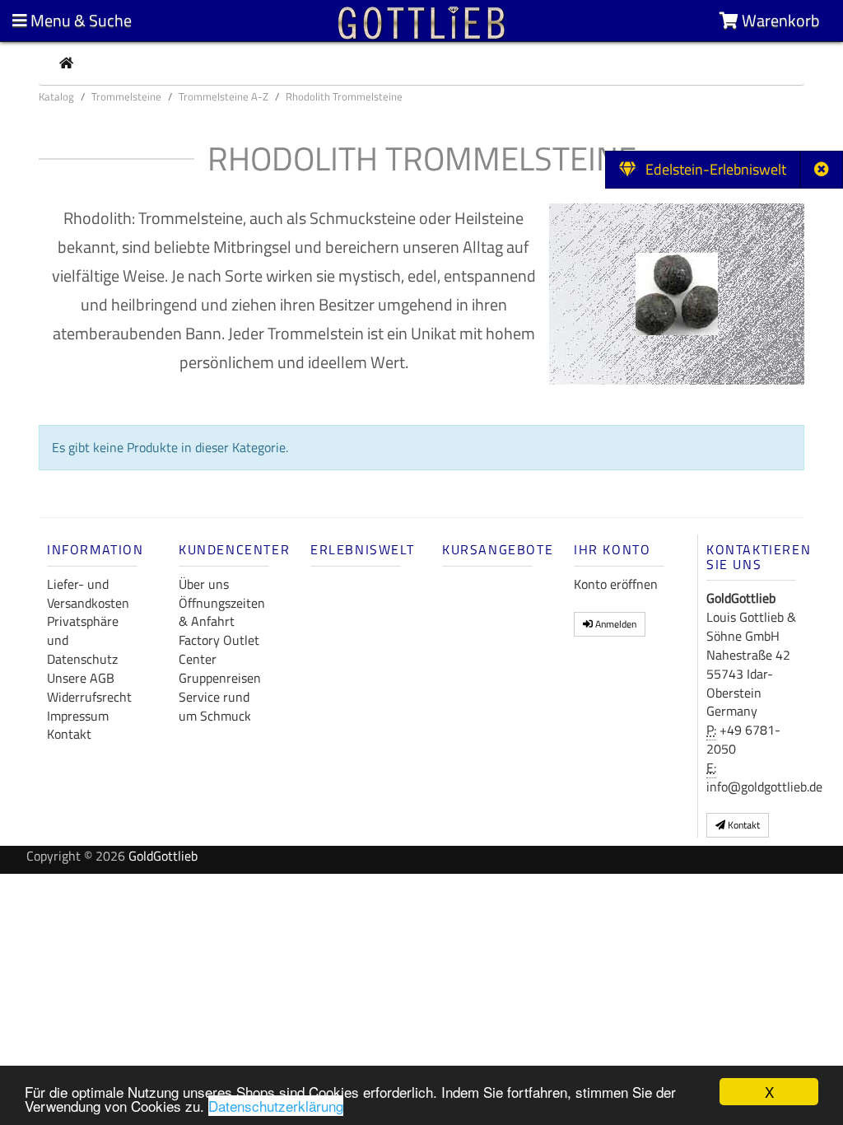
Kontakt (69, 734)
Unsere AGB (80, 678)
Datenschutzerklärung (275, 1105)
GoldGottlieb (163, 856)
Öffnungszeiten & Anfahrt (222, 612)
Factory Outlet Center (219, 649)
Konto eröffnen (616, 584)
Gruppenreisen (220, 678)
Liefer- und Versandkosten (88, 593)
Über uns (204, 584)
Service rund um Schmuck (215, 706)
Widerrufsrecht (89, 697)
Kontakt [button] (742, 825)
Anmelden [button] (614, 624)
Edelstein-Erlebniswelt (711, 169)
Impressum (78, 716)
